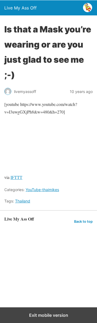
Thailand (22, 201)
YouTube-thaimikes (42, 189)
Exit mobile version (48, 315)
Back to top (83, 221)
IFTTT (16, 177)
